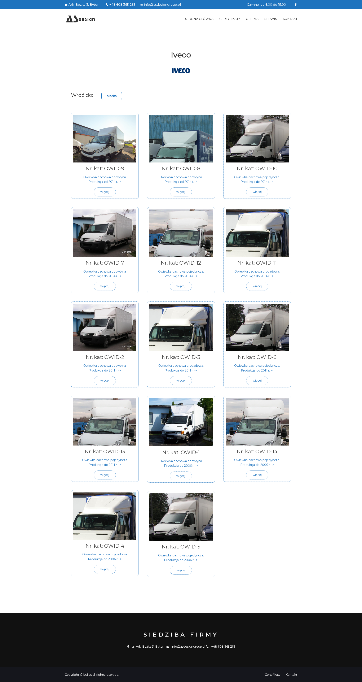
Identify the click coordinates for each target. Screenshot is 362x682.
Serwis (270, 19)
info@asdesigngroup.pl (162, 4)
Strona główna (199, 19)
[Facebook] (295, 4)
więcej (104, 192)
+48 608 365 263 (122, 4)
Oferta (252, 19)
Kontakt (290, 19)
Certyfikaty (229, 19)
